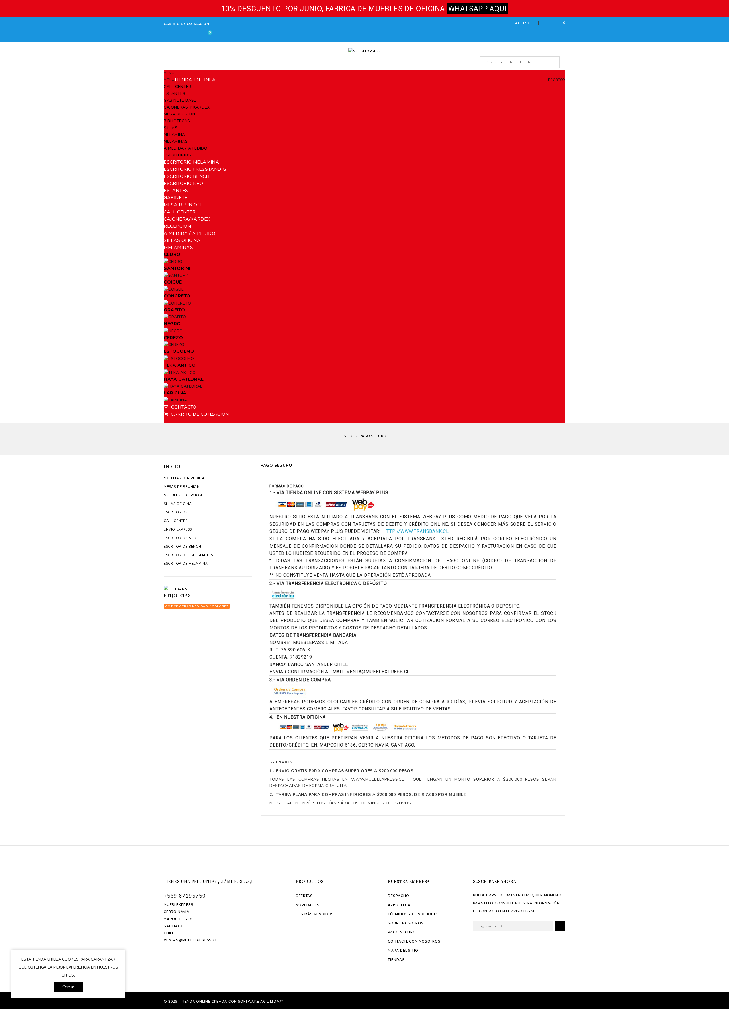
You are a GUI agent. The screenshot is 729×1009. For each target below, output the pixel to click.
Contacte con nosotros (414, 941)
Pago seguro (402, 932)
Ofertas (304, 896)
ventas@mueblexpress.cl (190, 940)
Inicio (172, 466)
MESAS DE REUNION (182, 486)
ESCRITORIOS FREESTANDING (190, 555)
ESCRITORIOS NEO (180, 538)
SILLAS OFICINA (178, 504)
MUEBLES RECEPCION (183, 495)
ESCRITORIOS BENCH (182, 546)
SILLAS (171, 128)
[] (553, 62)
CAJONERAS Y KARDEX (187, 107)
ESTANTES (174, 93)
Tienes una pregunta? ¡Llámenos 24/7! (208, 881)
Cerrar (68, 987)
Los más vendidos (315, 914)
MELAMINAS (176, 141)
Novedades (308, 905)
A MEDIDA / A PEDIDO (185, 148)
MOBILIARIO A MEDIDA (184, 478)
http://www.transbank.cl (416, 531)
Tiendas (396, 959)
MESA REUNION (179, 114)
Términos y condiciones (413, 914)
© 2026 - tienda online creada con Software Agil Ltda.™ (224, 1001)
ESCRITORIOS (177, 155)
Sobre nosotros (406, 923)
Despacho (398, 896)
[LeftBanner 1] (208, 588)
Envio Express (178, 529)
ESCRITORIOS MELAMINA (186, 563)
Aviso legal (400, 905)
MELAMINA (174, 134)
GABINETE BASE (180, 100)
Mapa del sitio (403, 950)
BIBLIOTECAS (177, 121)
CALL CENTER (177, 86)
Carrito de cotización (186, 23)
